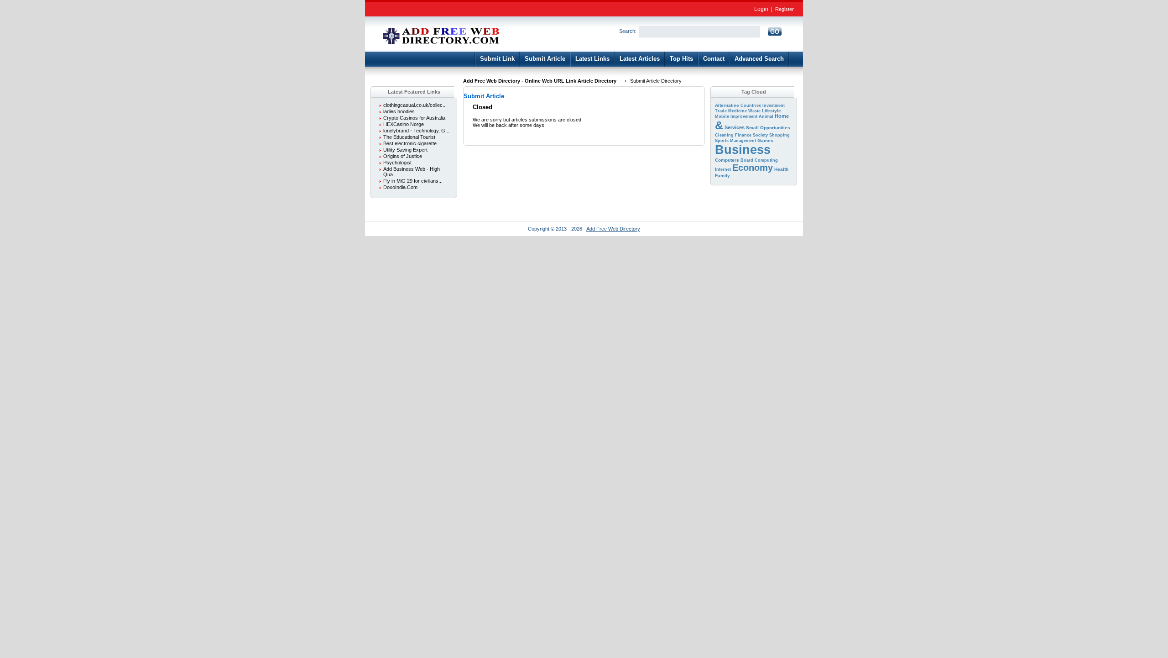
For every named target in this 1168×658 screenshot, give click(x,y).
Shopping (779, 135)
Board (746, 160)
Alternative (727, 105)
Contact (714, 58)
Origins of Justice (402, 156)
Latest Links (592, 58)
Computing (766, 160)
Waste (754, 111)
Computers (727, 160)
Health (781, 169)
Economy (752, 168)
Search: (627, 31)
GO (774, 31)
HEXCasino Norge (403, 124)
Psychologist (397, 162)
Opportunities (775, 127)
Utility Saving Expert (405, 150)
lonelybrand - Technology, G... (416, 130)
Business (743, 150)
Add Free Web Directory (613, 229)
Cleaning (724, 135)
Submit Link (497, 58)
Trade (721, 111)
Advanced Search (759, 58)
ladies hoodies (399, 111)
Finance (743, 135)
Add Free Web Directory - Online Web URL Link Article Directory (539, 81)
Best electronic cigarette (410, 143)
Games (765, 140)
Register (784, 9)
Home (782, 116)
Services (735, 127)
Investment (773, 105)
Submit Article (545, 58)
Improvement (743, 116)
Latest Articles (640, 58)
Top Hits (681, 58)
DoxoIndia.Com (400, 187)
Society (760, 135)
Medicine (737, 111)
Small (752, 127)
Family (722, 175)
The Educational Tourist (409, 137)
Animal (766, 116)
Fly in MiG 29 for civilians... (413, 181)
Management (743, 140)
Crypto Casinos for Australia (414, 118)
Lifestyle (771, 110)
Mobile (722, 116)
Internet (723, 169)
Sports (722, 140)
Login (761, 9)
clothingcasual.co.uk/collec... (415, 105)
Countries (750, 105)
